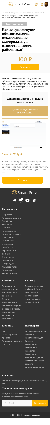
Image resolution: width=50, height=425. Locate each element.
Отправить (40, 403)
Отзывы (6, 227)
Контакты (7, 224)
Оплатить (25, 67)
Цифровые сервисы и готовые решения (26, 13)
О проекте (7, 214)
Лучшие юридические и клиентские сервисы (12, 302)
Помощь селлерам (34, 286)
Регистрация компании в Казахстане (31, 347)
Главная (5, 13)
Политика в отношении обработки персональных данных (9, 247)
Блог (4, 331)
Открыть (22, 180)
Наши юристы (9, 231)
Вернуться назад (14, 24)
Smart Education (33, 302)
